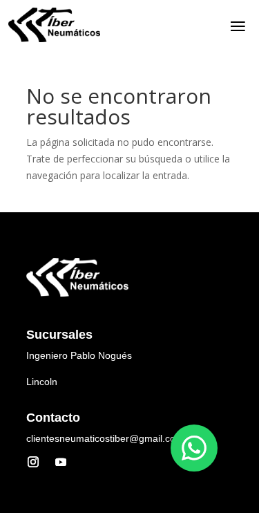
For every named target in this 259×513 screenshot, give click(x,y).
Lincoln (41, 381)
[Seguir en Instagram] (33, 462)
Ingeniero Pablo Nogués (79, 355)
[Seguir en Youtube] (61, 462)
